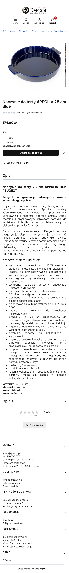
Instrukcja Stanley (12, 540)
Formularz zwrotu (12, 503)
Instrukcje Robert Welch (15, 536)
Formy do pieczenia (41, 31)
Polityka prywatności (13, 523)
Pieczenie (23, 31)
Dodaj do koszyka (31, 152)
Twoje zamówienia (12, 479)
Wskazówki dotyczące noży (17, 543)
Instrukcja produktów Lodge (17, 546)
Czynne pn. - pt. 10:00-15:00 (18, 459)
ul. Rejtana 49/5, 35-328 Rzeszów (21, 466)
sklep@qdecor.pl (11, 453)
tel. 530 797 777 (11, 456)
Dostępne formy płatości (15, 499)
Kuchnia (11, 31)
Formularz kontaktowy (14, 462)
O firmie (7, 560)
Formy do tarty (59, 31)
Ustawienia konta (12, 483)
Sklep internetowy (31, 569)
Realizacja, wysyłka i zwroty (17, 506)
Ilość (5, 132)
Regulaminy (9, 520)
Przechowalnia (10, 486)
